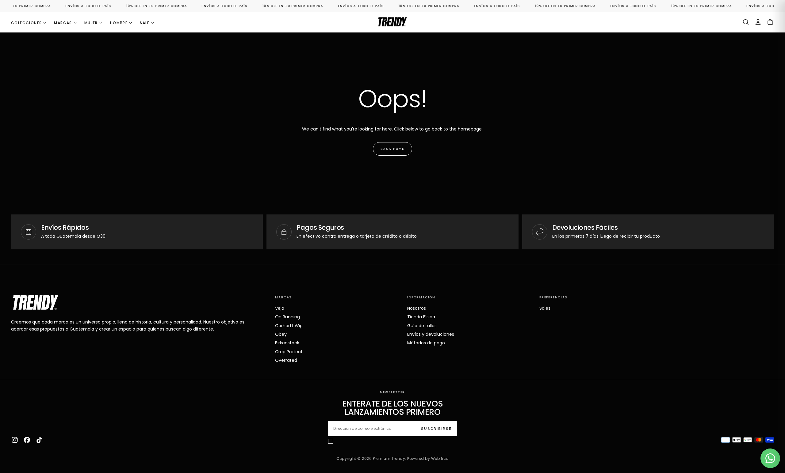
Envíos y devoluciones (430, 334)
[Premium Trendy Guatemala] (35, 302)
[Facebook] (27, 440)
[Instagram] (14, 440)
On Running (287, 317)
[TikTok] (39, 440)
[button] (745, 22)
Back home (392, 149)
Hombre (119, 22)
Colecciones (26, 22)
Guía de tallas (422, 326)
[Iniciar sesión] (758, 22)
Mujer (91, 22)
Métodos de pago (426, 343)
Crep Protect (289, 352)
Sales (544, 308)
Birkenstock (287, 343)
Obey (281, 334)
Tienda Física (421, 317)
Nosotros (416, 308)
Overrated (286, 360)
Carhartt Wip (289, 326)
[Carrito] (770, 22)
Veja (279, 308)
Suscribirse (436, 428)
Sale (145, 22)
